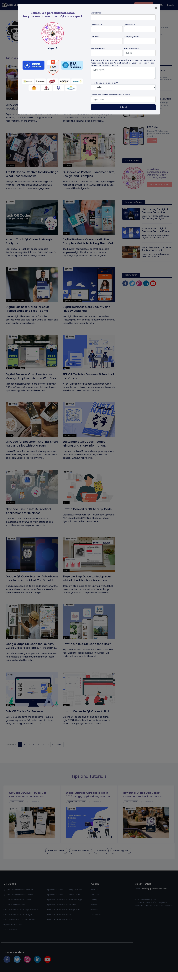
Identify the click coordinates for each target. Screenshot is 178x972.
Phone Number (98, 48)
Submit (123, 107)
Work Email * (96, 13)
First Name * (96, 24)
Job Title (95, 36)
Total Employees (131, 48)
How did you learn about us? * (104, 83)
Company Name (131, 36)
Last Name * (129, 24)
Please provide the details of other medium (110, 94)
